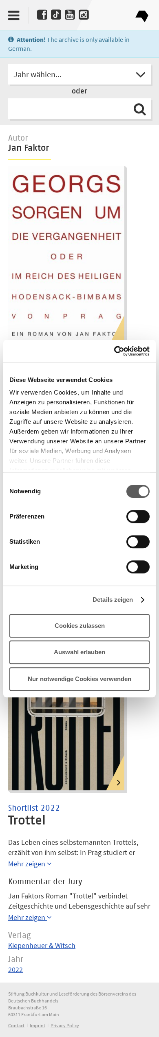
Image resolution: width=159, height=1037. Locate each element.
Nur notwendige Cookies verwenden (79, 678)
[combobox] (79, 74)
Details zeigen (113, 599)
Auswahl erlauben (79, 652)
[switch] (138, 516)
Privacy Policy (65, 1025)
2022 (15, 969)
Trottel (27, 820)
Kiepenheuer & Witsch (41, 945)
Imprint (37, 1025)
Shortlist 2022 (34, 808)
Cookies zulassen (80, 625)
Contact (16, 1025)
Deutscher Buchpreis (141, 13)
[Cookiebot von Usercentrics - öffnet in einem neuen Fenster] (114, 351)
